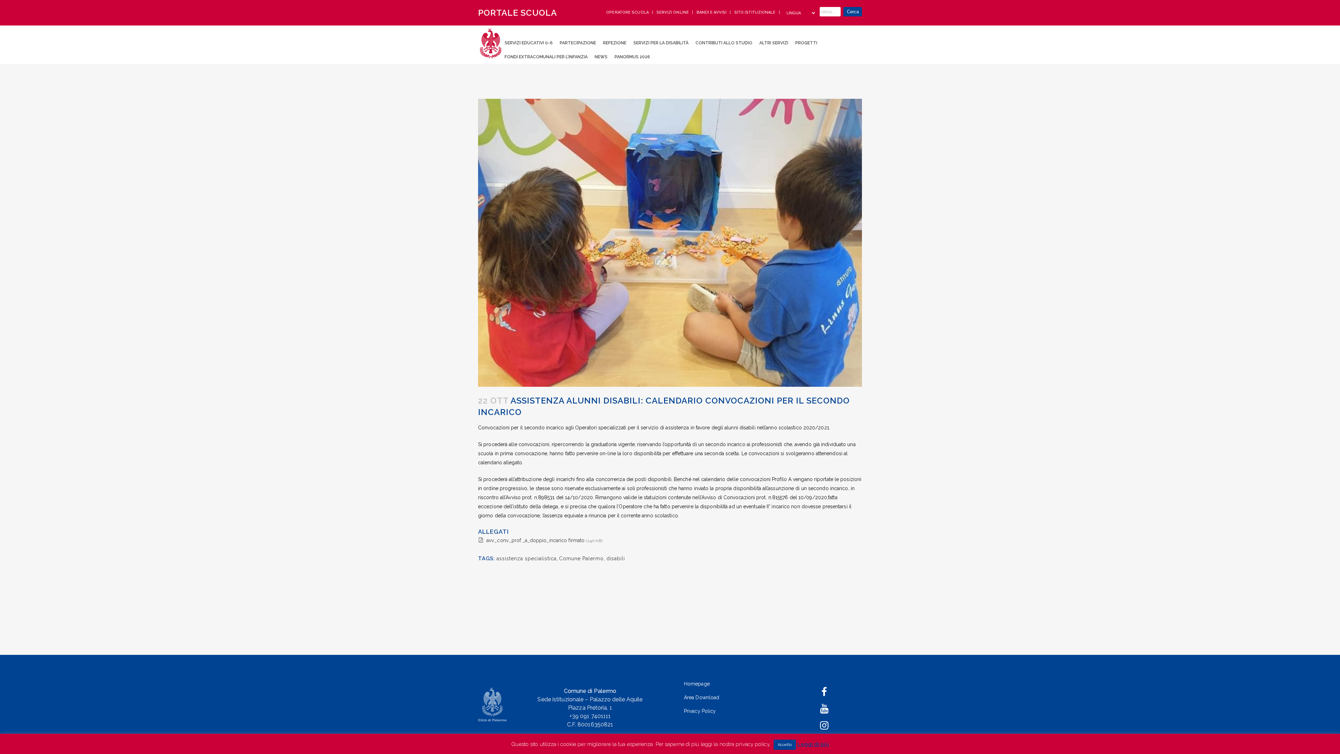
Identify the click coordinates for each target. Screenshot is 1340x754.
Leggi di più (812, 744)
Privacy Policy (700, 711)
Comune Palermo (581, 558)
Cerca (853, 11)
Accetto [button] (785, 744)
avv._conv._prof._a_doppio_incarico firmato (535, 540)
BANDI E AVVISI (712, 12)
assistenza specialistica (527, 558)
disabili (615, 558)
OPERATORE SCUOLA (628, 12)
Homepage (697, 684)
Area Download (701, 697)
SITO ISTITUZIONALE (755, 12)
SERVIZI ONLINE (673, 12)
